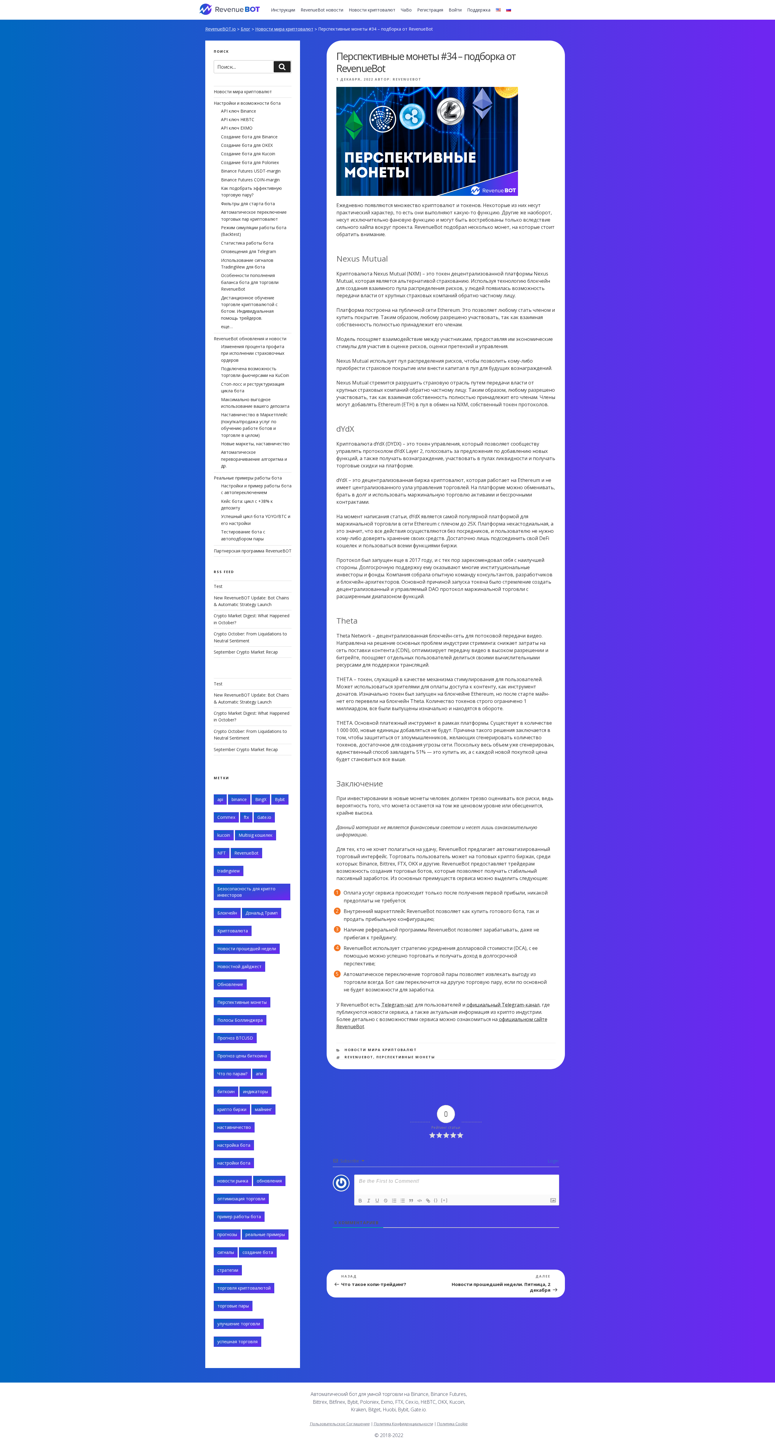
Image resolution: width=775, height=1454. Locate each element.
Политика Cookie (452, 1423)
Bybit (280, 799)
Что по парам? (232, 1073)
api (220, 799)
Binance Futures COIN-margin (250, 180)
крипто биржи (231, 1109)
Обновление (230, 984)
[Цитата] (411, 1200)
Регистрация (430, 10)
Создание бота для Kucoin (248, 154)
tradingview (228, 871)
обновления (269, 1181)
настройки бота (233, 1163)
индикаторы (255, 1091)
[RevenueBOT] (511, 1396)
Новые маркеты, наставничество (255, 444)
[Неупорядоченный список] (402, 1200)
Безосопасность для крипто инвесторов (246, 892)
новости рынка (232, 1181)
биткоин (226, 1091)
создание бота (257, 1252)
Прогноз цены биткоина (242, 1056)
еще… (227, 326)
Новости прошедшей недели (246, 948)
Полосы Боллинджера (240, 1020)
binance (239, 799)
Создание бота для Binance (249, 137)
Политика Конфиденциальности (403, 1423)
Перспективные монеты (405, 1057)
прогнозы (227, 1234)
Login (552, 1161)
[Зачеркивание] (385, 1200)
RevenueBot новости (322, 10)
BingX (260, 799)
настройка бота (233, 1145)
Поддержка (478, 10)
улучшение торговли (238, 1324)
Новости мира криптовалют (284, 29)
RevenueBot (407, 79)
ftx (246, 817)
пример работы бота (239, 1216)
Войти (455, 10)
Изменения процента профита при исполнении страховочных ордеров (252, 353)
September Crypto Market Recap (246, 652)
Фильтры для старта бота (248, 203)
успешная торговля (237, 1341)
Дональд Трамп (262, 913)
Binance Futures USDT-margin (251, 171)
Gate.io (264, 817)
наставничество (234, 1127)
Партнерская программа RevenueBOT (253, 551)
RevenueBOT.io (220, 29)
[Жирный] (360, 1200)
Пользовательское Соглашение (340, 1423)
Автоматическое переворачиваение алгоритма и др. (254, 459)
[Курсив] (368, 1200)
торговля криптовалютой (244, 1288)
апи (259, 1073)
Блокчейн (227, 913)
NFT (221, 853)
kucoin (223, 835)
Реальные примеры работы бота (248, 478)
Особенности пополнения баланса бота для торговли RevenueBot (250, 282)
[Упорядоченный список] (394, 1200)
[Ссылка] (428, 1200)
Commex (226, 817)
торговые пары (233, 1306)
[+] (444, 1200)
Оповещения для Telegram (248, 251)
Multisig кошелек (255, 835)
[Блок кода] (419, 1200)
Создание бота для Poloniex (250, 162)
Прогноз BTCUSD (235, 1038)
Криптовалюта (232, 931)
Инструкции (283, 10)
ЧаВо (406, 10)
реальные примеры (265, 1234)
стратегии (227, 1270)
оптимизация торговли (241, 1199)
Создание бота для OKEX (247, 145)
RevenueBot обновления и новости (250, 338)
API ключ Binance (238, 111)
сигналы (225, 1252)
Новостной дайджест (239, 966)
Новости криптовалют (372, 10)
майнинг (263, 1109)
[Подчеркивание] (377, 1200)
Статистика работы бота (247, 243)
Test (218, 586)
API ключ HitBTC (237, 119)
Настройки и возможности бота (247, 103)
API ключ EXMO (236, 128)
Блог (245, 29)
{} (436, 1200)
